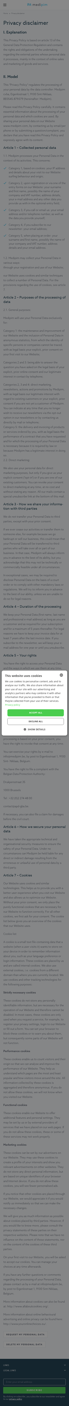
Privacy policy (12, 704)
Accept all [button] (35, 712)
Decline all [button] (36, 721)
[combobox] (61, 675)
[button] (34, 729)
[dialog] (34, 703)
